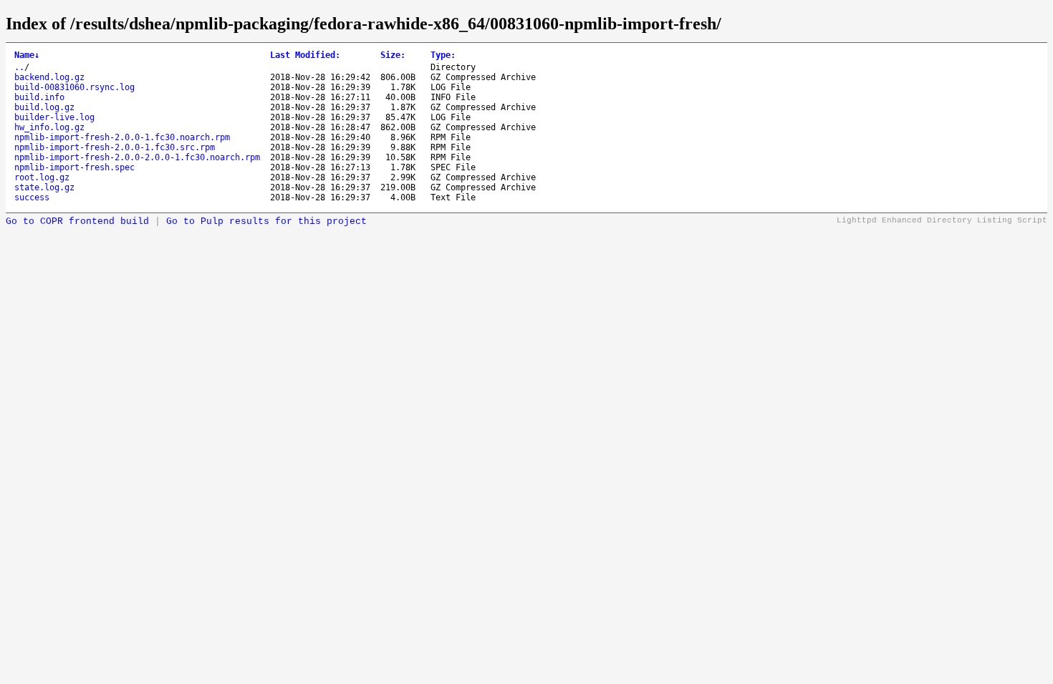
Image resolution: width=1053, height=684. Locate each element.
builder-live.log (54, 117)
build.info (39, 97)
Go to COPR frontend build (77, 221)
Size (392, 55)
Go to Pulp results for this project (266, 221)
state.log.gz (44, 187)
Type (443, 55)
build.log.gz (44, 107)
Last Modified (305, 55)
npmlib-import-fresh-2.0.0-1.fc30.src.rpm (114, 147)
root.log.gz (41, 177)
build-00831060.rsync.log (74, 87)
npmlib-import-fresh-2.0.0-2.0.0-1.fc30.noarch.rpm (137, 157)
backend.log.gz (49, 77)
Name (26, 55)
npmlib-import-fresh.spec (74, 167)
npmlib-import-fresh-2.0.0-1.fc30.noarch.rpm (122, 137)
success (31, 197)
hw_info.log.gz (49, 127)
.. (19, 67)
